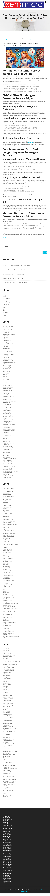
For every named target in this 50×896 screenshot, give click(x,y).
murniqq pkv (5, 875)
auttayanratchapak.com (8, 530)
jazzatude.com (6, 374)
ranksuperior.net (7, 619)
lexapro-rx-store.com (8, 465)
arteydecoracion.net (7, 416)
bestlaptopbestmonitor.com (9, 419)
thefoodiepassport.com (8, 446)
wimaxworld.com (7, 399)
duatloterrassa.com (7, 740)
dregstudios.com (7, 388)
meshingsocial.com (7, 567)
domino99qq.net (7, 494)
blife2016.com (6, 750)
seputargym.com (7, 677)
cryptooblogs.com (7, 687)
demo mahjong (6, 301)
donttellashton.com (7, 497)
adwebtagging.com (7, 617)
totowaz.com (6, 609)
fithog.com (5, 418)
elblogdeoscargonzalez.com (9, 412)
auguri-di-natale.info (7, 337)
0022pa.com (6, 376)
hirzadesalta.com (7, 672)
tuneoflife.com (6, 634)
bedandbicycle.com (7, 714)
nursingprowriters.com (8, 602)
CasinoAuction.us (7, 440)
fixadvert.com (6, 345)
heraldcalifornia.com (8, 715)
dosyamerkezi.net (7, 357)
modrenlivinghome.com (8, 782)
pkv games (5, 312)
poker (4, 309)
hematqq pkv (5, 876)
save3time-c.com (7, 348)
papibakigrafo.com (7, 449)
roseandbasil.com (7, 423)
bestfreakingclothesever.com (10, 597)
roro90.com (5, 501)
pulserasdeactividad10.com (9, 458)
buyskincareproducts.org (9, 466)
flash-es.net (5, 589)
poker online (6, 304)
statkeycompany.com (8, 363)
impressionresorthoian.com (9, 595)
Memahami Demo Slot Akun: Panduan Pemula (14, 270)
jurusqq (4, 296)
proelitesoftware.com (8, 726)
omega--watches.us (7, 340)
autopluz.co (5, 346)
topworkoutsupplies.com (9, 669)
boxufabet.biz (6, 775)
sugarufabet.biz (6, 773)
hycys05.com (6, 555)
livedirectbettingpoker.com (9, 580)
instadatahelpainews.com (9, 784)
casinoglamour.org (7, 472)
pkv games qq (6, 827)
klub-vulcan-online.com (8, 733)
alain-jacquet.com (7, 522)
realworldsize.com (7, 538)
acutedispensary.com (8, 605)
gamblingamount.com (8, 623)
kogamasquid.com (7, 469)
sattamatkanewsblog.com (9, 606)
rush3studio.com (7, 499)
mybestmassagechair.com (9, 430)
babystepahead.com (8, 620)
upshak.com (6, 591)
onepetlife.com (6, 767)
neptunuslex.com (7, 335)
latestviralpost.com (7, 549)
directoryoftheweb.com (8, 496)
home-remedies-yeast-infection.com (11, 661)
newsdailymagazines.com (9, 655)
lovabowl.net (6, 650)
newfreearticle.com (7, 550)
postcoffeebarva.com (8, 532)
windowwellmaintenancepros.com (11, 636)
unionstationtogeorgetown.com (10, 705)
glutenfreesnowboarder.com (10, 751)
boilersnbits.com (7, 547)
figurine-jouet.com (7, 778)
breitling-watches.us (7, 342)
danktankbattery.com (8, 575)
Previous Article (7, 238)
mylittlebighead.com (8, 708)
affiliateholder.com (7, 637)
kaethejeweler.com (7, 764)
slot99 (4, 883)
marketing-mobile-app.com (9, 571)
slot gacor (30, 142)
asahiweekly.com (7, 711)
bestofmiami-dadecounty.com (10, 664)
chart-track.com (6, 395)
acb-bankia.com (6, 588)
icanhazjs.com (6, 451)
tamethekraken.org (7, 745)
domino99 (9, 819)
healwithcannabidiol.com (9, 754)
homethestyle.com (7, 691)
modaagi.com (6, 382)
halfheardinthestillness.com (9, 429)
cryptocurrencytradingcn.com (10, 608)
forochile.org (6, 393)
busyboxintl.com (7, 529)
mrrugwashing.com (7, 586)
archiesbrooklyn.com (8, 405)
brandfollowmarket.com (8, 613)
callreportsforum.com (8, 790)
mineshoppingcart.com (8, 667)
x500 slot (8, 841)
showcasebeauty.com (8, 360)
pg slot (9, 825)
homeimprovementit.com (9, 652)
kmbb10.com (6, 563)
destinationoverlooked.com (9, 622)
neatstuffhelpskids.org (8, 390)
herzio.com (5, 502)
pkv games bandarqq (7, 845)
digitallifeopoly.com (7, 673)
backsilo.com (6, 592)
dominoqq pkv (6, 298)
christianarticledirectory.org (9, 475)
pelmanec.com (6, 493)
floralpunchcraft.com (8, 572)
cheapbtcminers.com (8, 703)
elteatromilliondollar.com (9, 533)
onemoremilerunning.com (9, 557)
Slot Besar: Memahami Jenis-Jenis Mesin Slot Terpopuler (16, 265)
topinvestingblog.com (8, 367)
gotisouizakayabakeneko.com (10, 524)
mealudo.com (6, 577)
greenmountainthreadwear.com (10, 603)
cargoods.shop (6, 516)
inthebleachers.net (7, 463)
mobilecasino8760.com (8, 435)
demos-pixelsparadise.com (9, 351)
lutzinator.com (6, 747)
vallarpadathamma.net (8, 536)
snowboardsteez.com (8, 558)
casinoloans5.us (6, 438)
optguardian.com (7, 680)
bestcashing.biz (6, 402)
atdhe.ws (5, 426)
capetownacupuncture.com (9, 518)
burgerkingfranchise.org (8, 535)
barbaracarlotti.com (7, 460)
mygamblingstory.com (8, 488)
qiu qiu (4, 307)
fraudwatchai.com (7, 684)
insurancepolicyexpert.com (9, 362)
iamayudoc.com (6, 706)
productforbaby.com (8, 541)
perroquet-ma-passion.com (9, 781)
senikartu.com (6, 508)
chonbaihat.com (7, 410)
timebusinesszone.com (8, 631)
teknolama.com (6, 539)
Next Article (44, 238)
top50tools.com (6, 368)
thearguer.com (6, 569)
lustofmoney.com (7, 630)
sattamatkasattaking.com (9, 765)
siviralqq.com (6, 594)
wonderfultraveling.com (8, 396)
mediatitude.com (7, 353)
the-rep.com (6, 370)
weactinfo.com (6, 566)
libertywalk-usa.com (7, 328)
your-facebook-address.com (9, 779)
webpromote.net (7, 413)
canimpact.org (6, 452)
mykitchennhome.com (8, 443)
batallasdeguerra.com (8, 387)
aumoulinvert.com (7, 444)
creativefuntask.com (7, 700)
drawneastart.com (7, 720)
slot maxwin (5, 842)
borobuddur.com (7, 694)
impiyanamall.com (7, 678)
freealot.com (6, 709)
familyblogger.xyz (7, 729)
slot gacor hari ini (7, 303)
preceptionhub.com (7, 656)
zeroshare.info (6, 377)
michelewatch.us (7, 339)
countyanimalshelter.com (9, 616)
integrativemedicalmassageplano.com (12, 585)
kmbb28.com (6, 789)
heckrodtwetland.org (8, 427)
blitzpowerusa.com (7, 552)
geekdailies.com (6, 786)
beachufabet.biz (6, 770)
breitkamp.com (6, 734)
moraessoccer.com (7, 391)
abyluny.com (6, 793)
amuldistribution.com (8, 692)
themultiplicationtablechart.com (10, 471)
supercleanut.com (7, 712)
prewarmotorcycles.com (9, 354)
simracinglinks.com (7, 356)
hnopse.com (6, 627)
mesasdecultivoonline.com (9, 546)
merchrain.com (6, 787)
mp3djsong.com (6, 332)
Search (5, 247)
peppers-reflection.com (8, 633)
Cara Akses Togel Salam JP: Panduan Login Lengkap (15, 282)
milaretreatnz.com (7, 381)
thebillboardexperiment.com (10, 768)
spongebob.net (6, 527)
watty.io (4, 511)
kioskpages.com (6, 756)
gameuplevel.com (7, 689)
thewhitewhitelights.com (9, 424)
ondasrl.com (6, 748)
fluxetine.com (6, 433)
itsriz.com (5, 515)
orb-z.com (5, 543)
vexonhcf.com (6, 349)
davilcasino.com (6, 683)
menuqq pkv (5, 816)
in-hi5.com (5, 504)
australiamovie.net (7, 329)
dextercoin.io (6, 474)
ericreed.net (6, 432)
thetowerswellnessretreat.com (10, 761)
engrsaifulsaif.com (7, 701)
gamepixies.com (6, 719)
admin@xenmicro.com (8, 39)
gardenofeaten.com (7, 553)
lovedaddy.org (6, 583)
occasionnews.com (7, 628)
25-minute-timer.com (8, 698)
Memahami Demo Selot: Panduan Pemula (13, 278)
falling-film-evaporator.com (9, 599)
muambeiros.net (7, 407)
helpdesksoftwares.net (8, 649)
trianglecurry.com (7, 757)
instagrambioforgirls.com (9, 560)
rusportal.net (6, 510)
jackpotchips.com (7, 725)
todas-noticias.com (7, 507)
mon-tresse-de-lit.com (8, 772)
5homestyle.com (7, 477)
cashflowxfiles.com (7, 561)
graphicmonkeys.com (8, 717)
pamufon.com (6, 742)
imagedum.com (6, 759)
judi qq (4, 295)
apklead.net (5, 796)
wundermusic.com (7, 695)
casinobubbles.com (7, 675)
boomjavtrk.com (7, 795)
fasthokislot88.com (7, 722)
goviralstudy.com (7, 454)
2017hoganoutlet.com (8, 491)
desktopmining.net (7, 461)
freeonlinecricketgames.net (9, 401)
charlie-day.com (6, 578)
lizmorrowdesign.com (8, 753)
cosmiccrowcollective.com (9, 521)
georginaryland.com (7, 421)
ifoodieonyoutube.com (8, 666)
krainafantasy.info (7, 505)
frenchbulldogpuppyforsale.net (10, 468)
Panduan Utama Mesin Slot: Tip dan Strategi (13, 274)
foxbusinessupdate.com (8, 581)
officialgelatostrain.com (8, 762)
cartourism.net (6, 455)
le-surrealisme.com (7, 359)
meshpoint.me (6, 525)
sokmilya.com (6, 792)
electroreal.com (6, 663)
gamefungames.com (8, 697)
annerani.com (6, 373)
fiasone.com (6, 574)
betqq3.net (5, 437)
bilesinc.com (6, 379)
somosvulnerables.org (8, 739)
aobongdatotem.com (8, 659)
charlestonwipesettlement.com (10, 611)
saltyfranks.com (6, 371)
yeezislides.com (6, 658)
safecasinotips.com (7, 723)
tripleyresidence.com (8, 736)
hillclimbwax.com (7, 625)
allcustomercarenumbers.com (10, 728)
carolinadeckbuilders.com (9, 365)
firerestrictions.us (7, 404)
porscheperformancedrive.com (10, 743)
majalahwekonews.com (8, 490)
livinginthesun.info (7, 513)
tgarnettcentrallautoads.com (10, 343)
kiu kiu (4, 299)
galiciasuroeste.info (7, 385)
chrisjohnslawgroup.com (9, 731)
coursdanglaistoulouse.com (9, 334)
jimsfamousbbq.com (8, 326)
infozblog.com (6, 409)
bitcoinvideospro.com (8, 519)
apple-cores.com (7, 457)
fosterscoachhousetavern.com (10, 544)
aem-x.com (5, 686)
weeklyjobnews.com (7, 614)
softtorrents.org (6, 737)
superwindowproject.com (9, 447)
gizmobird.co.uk (6, 331)
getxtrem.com (6, 564)
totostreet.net (6, 681)
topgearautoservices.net (9, 776)
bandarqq (5, 306)
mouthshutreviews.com (8, 670)
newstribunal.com (7, 653)
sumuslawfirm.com (7, 600)
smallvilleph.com (7, 384)
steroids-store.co (7, 415)
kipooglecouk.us (6, 441)
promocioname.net (7, 398)
